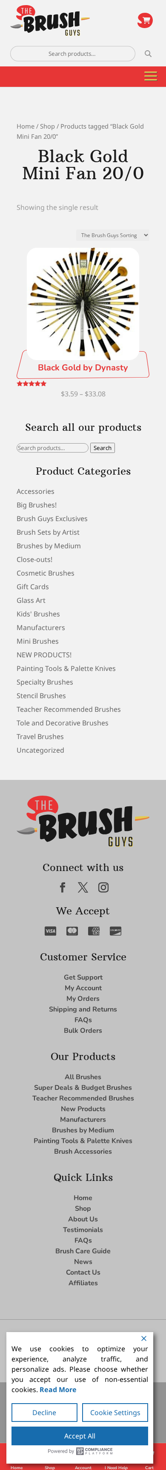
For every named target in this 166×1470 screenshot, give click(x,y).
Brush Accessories (83, 1151)
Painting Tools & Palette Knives (66, 668)
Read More (58, 1389)
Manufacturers (41, 627)
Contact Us (83, 1272)
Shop (47, 126)
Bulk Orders (83, 1030)
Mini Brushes (38, 641)
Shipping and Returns (83, 1009)
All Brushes (83, 1077)
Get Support (83, 977)
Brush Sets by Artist (48, 532)
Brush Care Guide (83, 1251)
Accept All (79, 1436)
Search (103, 448)
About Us (83, 1219)
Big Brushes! (37, 505)
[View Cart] (145, 20)
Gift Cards (33, 586)
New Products (83, 1109)
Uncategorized (40, 750)
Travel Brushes (40, 736)
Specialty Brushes (45, 682)
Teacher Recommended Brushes (69, 709)
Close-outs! (34, 559)
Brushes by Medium (49, 545)
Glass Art (31, 600)
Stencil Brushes (41, 695)
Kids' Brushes (38, 614)
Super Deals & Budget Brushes (83, 1087)
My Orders (83, 998)
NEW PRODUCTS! (44, 654)
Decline (44, 1412)
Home (25, 126)
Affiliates (83, 1283)
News (83, 1262)
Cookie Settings (115, 1412)
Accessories (35, 491)
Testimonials (83, 1230)
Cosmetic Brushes (45, 573)
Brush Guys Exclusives (52, 518)
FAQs (83, 1020)
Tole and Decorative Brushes (63, 723)
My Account (83, 988)
